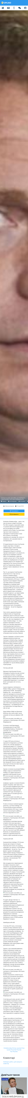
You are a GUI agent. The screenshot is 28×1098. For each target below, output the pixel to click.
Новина (4, 501)
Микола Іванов (9, 506)
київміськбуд (8, 1048)
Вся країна (22, 501)
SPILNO (7, 2)
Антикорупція (13, 501)
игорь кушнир (17, 1048)
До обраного (15, 514)
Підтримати (14, 511)
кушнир (14, 1050)
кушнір (16, 1051)
